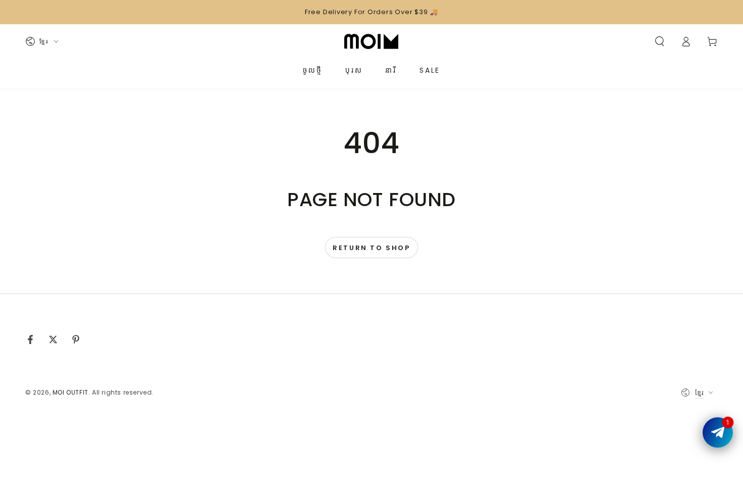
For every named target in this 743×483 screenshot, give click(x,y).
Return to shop (371, 248)
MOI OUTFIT (70, 392)
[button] (659, 41)
